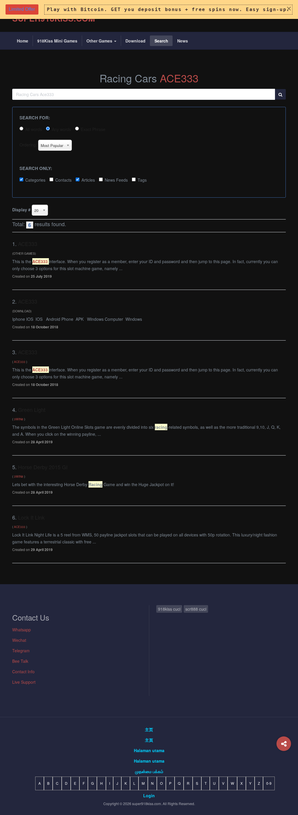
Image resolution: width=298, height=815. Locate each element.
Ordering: (28, 145)
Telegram (21, 650)
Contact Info (23, 671)
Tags (142, 180)
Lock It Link (31, 517)
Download (135, 41)
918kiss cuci (169, 609)
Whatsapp (21, 629)
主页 (149, 729)
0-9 (269, 783)
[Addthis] (283, 743)
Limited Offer (22, 9)
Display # (21, 209)
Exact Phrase (93, 129)
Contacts (63, 180)
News (182, 41)
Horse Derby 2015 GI (43, 467)
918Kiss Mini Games (57, 41)
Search (161, 41)
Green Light (31, 409)
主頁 (149, 740)
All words (33, 129)
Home (22, 41)
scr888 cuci (195, 609)
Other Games (99, 41)
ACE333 (179, 77)
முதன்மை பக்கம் (149, 771)
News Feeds (116, 180)
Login (149, 795)
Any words (61, 129)
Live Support (24, 682)
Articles (88, 180)
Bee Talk (20, 661)
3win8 (18, 419)
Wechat (19, 640)
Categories (35, 180)
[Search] (280, 94)
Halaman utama (149, 750)
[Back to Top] (284, 767)
